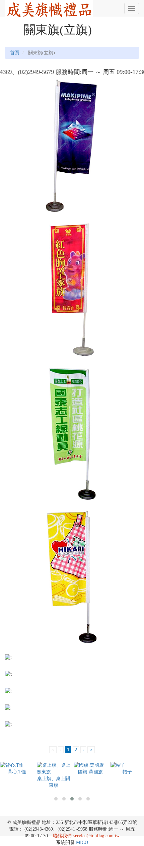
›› (91, 749)
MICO (82, 842)
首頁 (14, 52)
